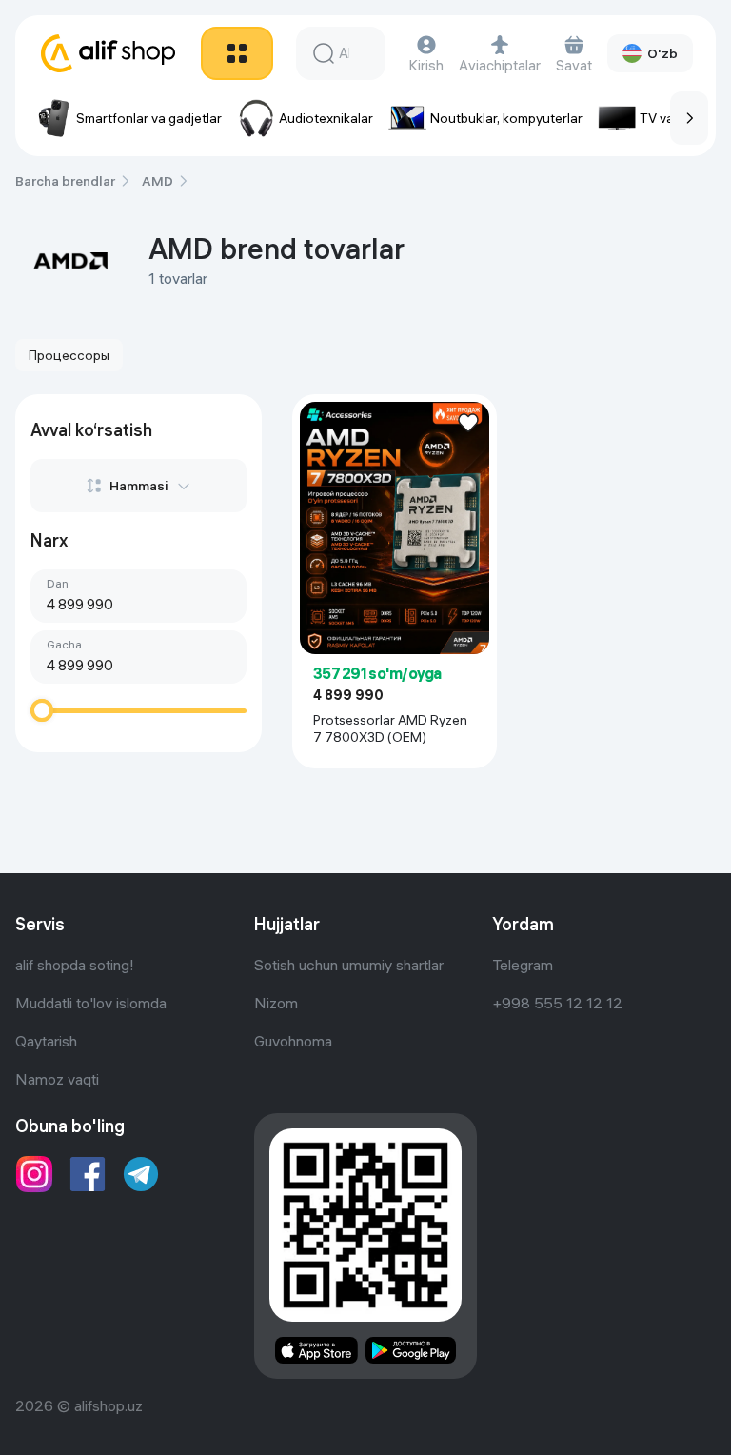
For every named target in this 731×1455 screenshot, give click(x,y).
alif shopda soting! (74, 964)
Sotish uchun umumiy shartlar (349, 964)
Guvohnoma (293, 1040)
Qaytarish (46, 1040)
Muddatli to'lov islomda (91, 1002)
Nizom (276, 1002)
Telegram (522, 964)
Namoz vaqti (57, 1078)
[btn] (237, 53)
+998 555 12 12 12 (557, 1002)
